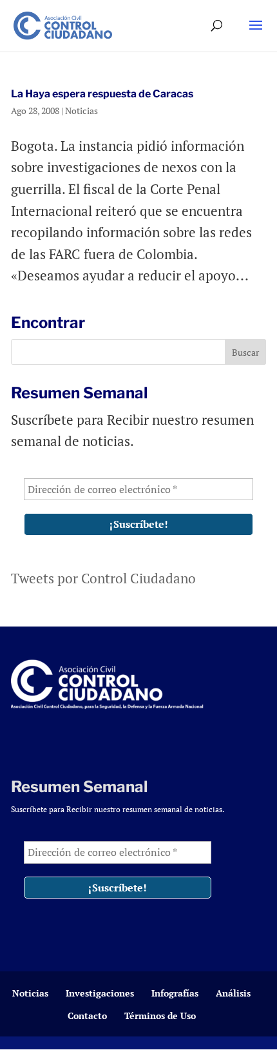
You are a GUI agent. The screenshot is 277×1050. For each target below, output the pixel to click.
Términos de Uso (160, 1015)
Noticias (81, 110)
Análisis (233, 993)
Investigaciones (100, 993)
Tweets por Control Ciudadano (103, 578)
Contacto (87, 1015)
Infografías (174, 993)
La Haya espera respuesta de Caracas (102, 94)
